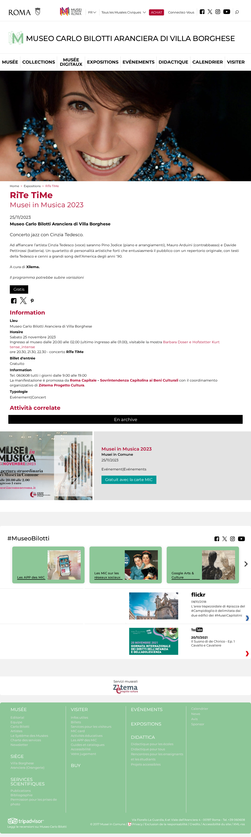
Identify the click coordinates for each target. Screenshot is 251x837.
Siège (17, 756)
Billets (76, 722)
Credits (195, 824)
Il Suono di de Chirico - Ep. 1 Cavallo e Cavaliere (213, 643)
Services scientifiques (28, 781)
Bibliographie (22, 795)
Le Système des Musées (29, 736)
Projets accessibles (146, 764)
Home (14, 186)
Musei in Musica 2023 (126, 449)
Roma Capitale (83, 380)
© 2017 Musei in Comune (107, 824)
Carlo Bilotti (20, 726)
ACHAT (156, 12)
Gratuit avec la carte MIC (129, 479)
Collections (38, 62)
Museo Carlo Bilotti (53, 826)
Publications (21, 791)
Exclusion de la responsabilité (166, 824)
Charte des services (26, 740)
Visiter (236, 62)
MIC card (78, 731)
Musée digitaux (71, 62)
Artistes (16, 731)
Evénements (138, 62)
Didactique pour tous (148, 749)
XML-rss (239, 824)
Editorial (17, 717)
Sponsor (197, 724)
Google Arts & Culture (183, 575)
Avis (194, 719)
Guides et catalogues (87, 745)
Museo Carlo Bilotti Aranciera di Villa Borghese (130, 38)
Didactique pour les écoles (152, 744)
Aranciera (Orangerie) (27, 767)
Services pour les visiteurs (91, 726)
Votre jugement (83, 754)
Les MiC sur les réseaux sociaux (107, 575)
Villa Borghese (22, 763)
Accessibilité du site (216, 824)
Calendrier (207, 62)
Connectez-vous (181, 12)
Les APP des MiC (31, 577)
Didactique (173, 62)
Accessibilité (81, 749)
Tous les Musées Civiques (121, 12)
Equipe (16, 722)
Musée (10, 62)
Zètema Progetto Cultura (61, 385)
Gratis (19, 289)
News (195, 714)
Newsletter (19, 745)
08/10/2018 (218, 608)
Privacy (137, 824)
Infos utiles (79, 717)
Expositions (102, 62)
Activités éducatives (86, 736)
